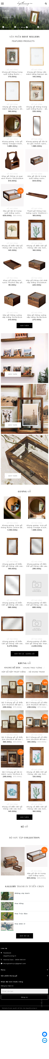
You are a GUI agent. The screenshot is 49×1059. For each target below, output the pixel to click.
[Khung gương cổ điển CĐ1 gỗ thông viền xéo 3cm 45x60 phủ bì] (12, 590)
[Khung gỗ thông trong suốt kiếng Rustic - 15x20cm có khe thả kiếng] (12, 61)
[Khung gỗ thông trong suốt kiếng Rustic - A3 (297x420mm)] (36, 96)
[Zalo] (44, 1040)
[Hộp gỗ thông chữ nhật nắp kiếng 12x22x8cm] (36, 269)
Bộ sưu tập (24, 837)
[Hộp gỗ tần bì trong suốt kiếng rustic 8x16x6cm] (36, 165)
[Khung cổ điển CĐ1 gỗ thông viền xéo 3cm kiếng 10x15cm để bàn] (36, 761)
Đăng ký (24, 997)
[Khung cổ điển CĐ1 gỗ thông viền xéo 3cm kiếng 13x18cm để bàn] (12, 796)
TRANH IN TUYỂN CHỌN (24, 886)
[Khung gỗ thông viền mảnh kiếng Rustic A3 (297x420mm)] (12, 96)
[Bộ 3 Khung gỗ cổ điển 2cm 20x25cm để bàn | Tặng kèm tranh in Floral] (12, 726)
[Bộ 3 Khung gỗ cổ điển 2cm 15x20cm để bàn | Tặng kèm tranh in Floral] (12, 692)
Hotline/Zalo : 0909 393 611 (14, 959)
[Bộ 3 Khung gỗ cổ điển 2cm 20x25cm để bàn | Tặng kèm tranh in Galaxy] (36, 726)
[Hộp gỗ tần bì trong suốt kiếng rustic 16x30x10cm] (13, 861)
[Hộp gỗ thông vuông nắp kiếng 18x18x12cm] (36, 304)
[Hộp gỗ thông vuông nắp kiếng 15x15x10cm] (12, 304)
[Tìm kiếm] (46, 3)
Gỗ (24, 491)
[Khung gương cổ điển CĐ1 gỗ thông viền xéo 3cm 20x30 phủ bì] (12, 551)
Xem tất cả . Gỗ (24, 654)
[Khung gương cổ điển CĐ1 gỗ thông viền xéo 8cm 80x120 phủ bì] (12, 629)
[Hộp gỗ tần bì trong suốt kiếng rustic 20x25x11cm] (12, 200)
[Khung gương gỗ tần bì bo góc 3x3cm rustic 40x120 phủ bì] (36, 131)
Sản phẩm (25, 36)
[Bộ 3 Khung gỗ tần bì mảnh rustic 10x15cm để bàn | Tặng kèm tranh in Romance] (12, 761)
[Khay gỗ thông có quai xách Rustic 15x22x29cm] (12, 165)
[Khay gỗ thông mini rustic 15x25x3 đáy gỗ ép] (12, 269)
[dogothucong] (25, 3)
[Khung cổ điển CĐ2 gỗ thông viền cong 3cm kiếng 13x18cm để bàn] (12, 235)
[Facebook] (44, 1034)
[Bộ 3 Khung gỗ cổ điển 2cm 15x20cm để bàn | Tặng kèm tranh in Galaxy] (36, 692)
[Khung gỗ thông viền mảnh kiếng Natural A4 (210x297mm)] (36, 61)
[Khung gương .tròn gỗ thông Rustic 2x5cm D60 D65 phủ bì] (12, 512)
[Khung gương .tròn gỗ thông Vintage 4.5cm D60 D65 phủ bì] (12, 131)
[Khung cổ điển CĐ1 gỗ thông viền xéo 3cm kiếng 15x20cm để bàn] (36, 235)
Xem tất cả (24, 936)
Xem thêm (24, 325)
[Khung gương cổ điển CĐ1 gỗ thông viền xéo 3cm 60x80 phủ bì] (36, 590)
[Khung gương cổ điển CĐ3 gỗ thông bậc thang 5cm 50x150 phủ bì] (36, 629)
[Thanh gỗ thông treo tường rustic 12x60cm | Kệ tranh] (36, 200)
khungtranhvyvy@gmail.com (14, 963)
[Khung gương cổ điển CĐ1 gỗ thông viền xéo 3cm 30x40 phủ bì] (36, 551)
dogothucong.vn (9, 956)
